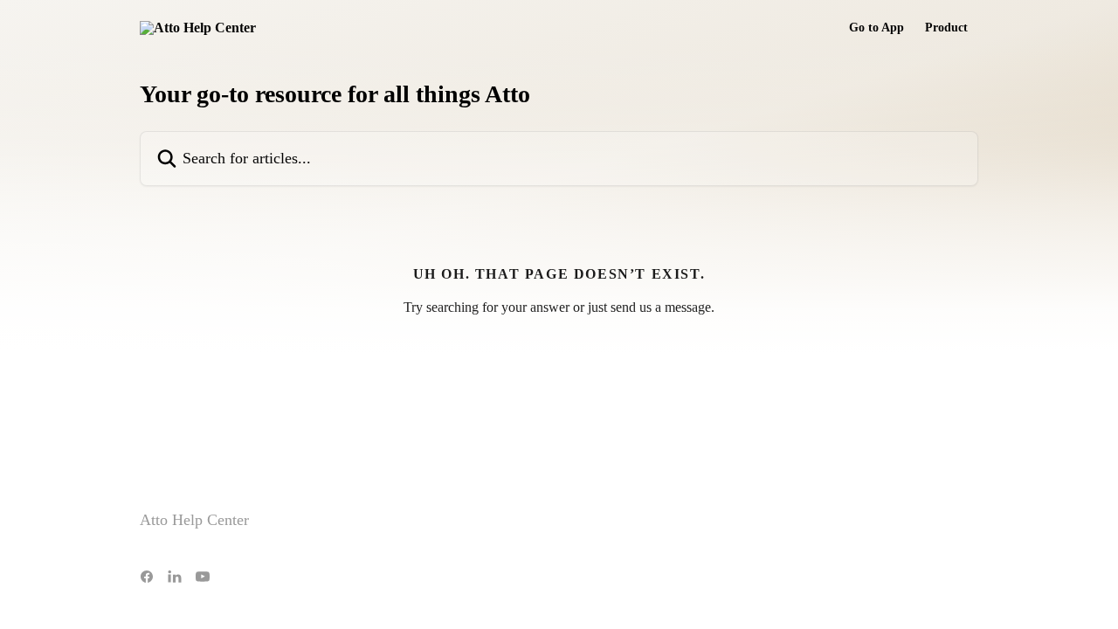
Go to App (876, 28)
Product (946, 28)
